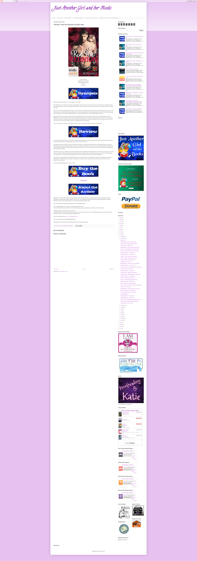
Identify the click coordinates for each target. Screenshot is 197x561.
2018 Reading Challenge (128, 465)
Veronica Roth (125, 425)
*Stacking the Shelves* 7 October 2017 (127, 295)
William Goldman (126, 413)
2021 (121, 227)
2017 (121, 234)
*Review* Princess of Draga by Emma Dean (128, 256)
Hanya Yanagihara (125, 436)
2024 (121, 221)
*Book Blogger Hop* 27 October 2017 (127, 254)
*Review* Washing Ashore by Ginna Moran (128, 258)
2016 (121, 322)
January (122, 320)
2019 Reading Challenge (128, 451)
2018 (121, 232)
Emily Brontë (125, 431)
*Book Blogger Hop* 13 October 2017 (127, 281)
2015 (121, 324)
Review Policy (67, 17)
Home (53, 17)
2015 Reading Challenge (128, 492)
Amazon (83, 180)
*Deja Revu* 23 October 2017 (126, 261)
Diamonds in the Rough (91, 17)
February (122, 318)
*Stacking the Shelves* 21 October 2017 (127, 265)
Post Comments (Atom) (62, 271)
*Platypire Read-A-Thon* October (126, 303)
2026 (121, 217)
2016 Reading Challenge (128, 479)
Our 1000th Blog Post (124, 294)
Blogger (103, 551)
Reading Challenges (78, 17)
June (122, 310)
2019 (121, 231)
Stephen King (125, 419)
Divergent (124, 424)
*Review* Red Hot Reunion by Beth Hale (128, 283)
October (122, 240)
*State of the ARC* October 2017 (126, 245)
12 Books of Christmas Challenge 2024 (108, 17)
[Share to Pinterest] (81, 226)
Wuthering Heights (125, 429)
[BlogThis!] (77, 226)
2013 (121, 328)
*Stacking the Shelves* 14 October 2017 (127, 276)
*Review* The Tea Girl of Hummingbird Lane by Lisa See (131, 267)
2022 (121, 225)
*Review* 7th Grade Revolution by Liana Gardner (129, 250)
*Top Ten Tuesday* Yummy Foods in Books (134, 108)
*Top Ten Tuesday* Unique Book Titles (127, 259)
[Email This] (76, 226)
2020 (121, 229)
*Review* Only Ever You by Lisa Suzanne (128, 292)
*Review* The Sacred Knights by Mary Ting (128, 279)
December (123, 236)
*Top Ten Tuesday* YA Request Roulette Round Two (134, 37)
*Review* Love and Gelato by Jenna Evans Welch (129, 249)
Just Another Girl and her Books (82, 8)
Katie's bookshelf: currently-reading (130, 410)
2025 (121, 219)
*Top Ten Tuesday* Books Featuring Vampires (129, 243)
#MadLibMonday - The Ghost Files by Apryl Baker (129, 263)
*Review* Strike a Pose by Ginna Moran (127, 290)
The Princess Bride (125, 412)
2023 (121, 223)
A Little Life (124, 435)
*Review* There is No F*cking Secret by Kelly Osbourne (131, 285)
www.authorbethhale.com (72, 216)
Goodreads (83, 85)
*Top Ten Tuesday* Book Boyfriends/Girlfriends (129, 301)
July (121, 309)
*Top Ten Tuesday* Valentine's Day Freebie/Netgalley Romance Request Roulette (134, 101)
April (122, 314)
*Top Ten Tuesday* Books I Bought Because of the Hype (134, 61)
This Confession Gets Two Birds (126, 268)
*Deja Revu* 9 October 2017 (125, 286)
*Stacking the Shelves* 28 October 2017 (127, 252)
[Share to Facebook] (80, 226)
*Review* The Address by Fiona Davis (127, 277)
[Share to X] (78, 226)
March (122, 316)
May (122, 312)
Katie (124, 453)
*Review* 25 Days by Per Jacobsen (132, 69)
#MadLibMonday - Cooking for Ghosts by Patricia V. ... (130, 288)
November (123, 238)
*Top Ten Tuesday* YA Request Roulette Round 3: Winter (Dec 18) (134, 53)
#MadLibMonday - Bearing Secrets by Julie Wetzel (129, 247)
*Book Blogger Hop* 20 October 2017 (127, 270)
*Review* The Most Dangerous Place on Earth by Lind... (130, 299)
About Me (59, 17)
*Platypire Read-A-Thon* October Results (128, 241)
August (122, 307)
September (123, 305)
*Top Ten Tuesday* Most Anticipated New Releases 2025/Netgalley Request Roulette (133, 85)
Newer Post (56, 269)
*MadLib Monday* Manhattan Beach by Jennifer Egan (130, 274)
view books (135, 458)
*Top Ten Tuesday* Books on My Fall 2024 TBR (134, 45)
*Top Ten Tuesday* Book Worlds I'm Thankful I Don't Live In (134, 93)
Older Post (111, 269)
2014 (121, 326)
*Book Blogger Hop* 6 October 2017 (127, 297)
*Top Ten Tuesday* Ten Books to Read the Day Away (134, 77)
